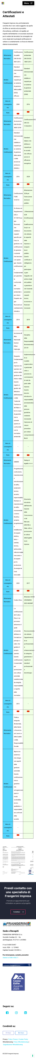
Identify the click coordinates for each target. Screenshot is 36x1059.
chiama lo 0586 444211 (10, 958)
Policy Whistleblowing (21, 1042)
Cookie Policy (23, 1039)
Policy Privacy (13, 1039)
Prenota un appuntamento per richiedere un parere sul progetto (18, 902)
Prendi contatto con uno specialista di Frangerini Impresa (18, 892)
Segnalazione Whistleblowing (13, 1044)
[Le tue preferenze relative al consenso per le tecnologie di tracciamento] (32, 1055)
